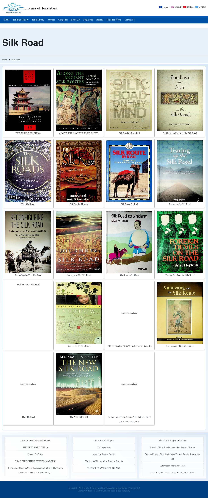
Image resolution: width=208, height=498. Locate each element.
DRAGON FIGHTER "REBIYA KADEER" (35, 461)
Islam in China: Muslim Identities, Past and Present (172, 447)
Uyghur (202, 7)
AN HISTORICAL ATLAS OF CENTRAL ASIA (172, 472)
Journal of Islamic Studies (104, 454)
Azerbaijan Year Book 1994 (172, 465)
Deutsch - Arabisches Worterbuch (35, 440)
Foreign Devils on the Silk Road (179, 275)
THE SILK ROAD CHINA (28, 133)
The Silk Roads (28, 204)
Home (4, 60)
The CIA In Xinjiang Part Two (172, 440)
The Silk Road (28, 417)
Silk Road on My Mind (129, 133)
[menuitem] (6, 19)
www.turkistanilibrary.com (120, 488)
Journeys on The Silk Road (79, 275)
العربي (165, 7)
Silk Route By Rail (129, 204)
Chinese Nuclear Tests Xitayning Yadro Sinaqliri (129, 346)
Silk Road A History (79, 204)
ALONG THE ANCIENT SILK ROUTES (78, 133)
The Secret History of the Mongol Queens (104, 461)
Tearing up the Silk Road (180, 204)
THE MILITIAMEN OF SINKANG (104, 468)
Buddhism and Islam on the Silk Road (180, 133)
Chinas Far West (35, 454)
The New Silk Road (79, 417)
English (177, 7)
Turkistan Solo (104, 447)
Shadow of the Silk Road (28, 284)
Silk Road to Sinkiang (129, 275)
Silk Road (23, 42)
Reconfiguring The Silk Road (28, 275)
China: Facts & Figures (104, 440)
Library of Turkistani (40, 8)
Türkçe (189, 7)
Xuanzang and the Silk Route (180, 346)
